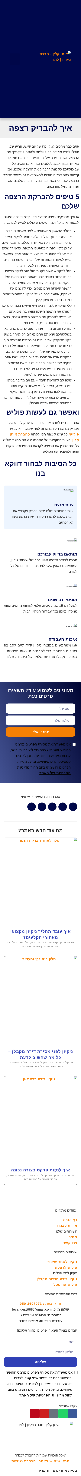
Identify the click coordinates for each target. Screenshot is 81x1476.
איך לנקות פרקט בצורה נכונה (40, 1170)
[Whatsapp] (63, 1413)
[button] (15, 59)
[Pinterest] (35, 1413)
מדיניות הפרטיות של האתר (41, 1395)
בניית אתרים (57, 1470)
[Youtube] (44, 1413)
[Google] (53, 1413)
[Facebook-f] (72, 1413)
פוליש (74, 434)
